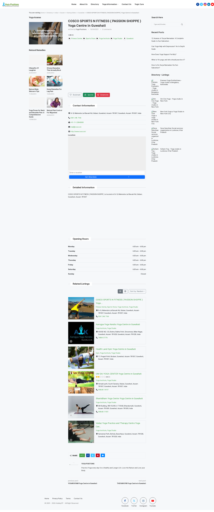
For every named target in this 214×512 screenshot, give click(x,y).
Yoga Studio (133, 307)
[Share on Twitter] (93, 455)
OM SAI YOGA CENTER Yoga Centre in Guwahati (118, 373)
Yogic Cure (139, 4)
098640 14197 (103, 390)
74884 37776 (103, 338)
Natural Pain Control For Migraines (54, 111)
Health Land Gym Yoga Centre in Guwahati (116, 349)
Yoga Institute (123, 307)
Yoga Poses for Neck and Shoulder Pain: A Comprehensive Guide (37, 113)
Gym (97, 353)
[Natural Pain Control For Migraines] (55, 102)
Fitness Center (101, 307)
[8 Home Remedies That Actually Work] (55, 60)
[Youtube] (212, 4)
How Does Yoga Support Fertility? (163, 54)
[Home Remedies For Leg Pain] (55, 81)
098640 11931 (103, 412)
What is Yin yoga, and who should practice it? (168, 60)
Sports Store (112, 307)
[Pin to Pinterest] (98, 455)
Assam (62, 13)
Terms (68, 499)
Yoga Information (109, 4)
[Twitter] (201, 4)
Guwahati (81, 13)
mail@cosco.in (76, 127)
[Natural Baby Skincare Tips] (37, 81)
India (56, 13)
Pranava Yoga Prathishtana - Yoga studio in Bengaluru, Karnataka (171, 82)
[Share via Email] (103, 455)
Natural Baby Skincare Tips (34, 90)
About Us (83, 4)
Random (136, 291)
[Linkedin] (208, 4)
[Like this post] (83, 455)
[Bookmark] (71, 316)
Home (73, 4)
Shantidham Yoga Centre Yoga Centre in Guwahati (119, 398)
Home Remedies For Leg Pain (54, 90)
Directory (95, 4)
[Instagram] (205, 4)
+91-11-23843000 (77, 122)
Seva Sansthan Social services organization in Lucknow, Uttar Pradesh (171, 130)
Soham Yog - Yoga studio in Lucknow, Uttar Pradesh (170, 150)
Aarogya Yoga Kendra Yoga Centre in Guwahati (118, 324)
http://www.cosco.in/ (78, 132)
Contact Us (126, 4)
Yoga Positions (81, 29)
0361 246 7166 (76, 118)
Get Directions (91, 177)
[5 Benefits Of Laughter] (37, 60)
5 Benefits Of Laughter (34, 69)
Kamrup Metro (71, 13)
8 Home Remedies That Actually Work (54, 69)
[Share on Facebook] (88, 455)
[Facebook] (197, 4)
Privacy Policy (57, 499)
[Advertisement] (107, 215)
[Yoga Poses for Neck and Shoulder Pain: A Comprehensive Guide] (37, 102)
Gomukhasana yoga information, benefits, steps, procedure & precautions (45, 33)
